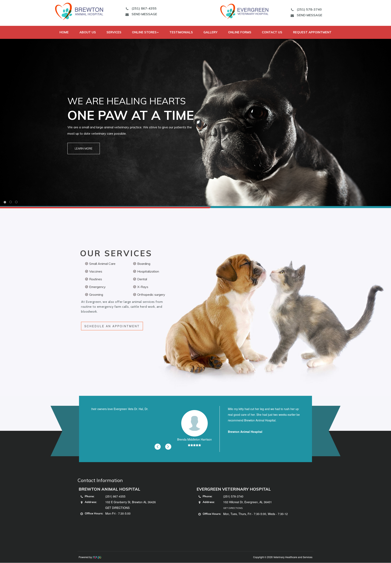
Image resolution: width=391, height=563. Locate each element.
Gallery (210, 32)
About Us (87, 32)
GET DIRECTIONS (117, 508)
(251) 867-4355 (144, 8)
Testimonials (181, 32)
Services (114, 32)
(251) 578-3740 (309, 9)
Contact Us (272, 32)
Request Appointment (312, 32)
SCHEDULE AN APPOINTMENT (112, 326)
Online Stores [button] (144, 32)
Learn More (83, 148)
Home (64, 32)
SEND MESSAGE (144, 14)
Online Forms (239, 32)
